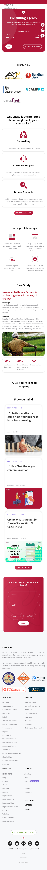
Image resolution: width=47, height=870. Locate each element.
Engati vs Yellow (8, 796)
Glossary (5, 781)
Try (8, 46)
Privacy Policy (23, 862)
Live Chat (27, 721)
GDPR (23, 853)
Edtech (4, 717)
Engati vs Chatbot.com (10, 807)
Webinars (5, 788)
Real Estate (6, 713)
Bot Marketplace (8, 821)
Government (7, 728)
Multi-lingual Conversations (34, 728)
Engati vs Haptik (8, 799)
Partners (27, 788)
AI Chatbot (6, 750)
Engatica (5, 792)
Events (26, 777)
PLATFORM (28, 697)
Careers (31, 781)
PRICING (27, 809)
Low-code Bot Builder (32, 706)
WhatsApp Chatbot (9, 739)
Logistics (5, 731)
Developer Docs (8, 817)
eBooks (5, 785)
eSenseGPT (28, 710)
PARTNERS (28, 805)
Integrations (28, 724)
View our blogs (23, 567)
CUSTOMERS (29, 801)
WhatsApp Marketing (9, 742)
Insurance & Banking (9, 724)
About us (27, 774)
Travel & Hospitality (9, 721)
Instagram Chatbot (9, 746)
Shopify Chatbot (8, 757)
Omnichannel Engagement (11, 753)
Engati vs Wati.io (8, 803)
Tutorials (5, 814)
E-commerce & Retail (9, 710)
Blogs (4, 777)
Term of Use (23, 858)
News (26, 785)
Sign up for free (32, 46)
